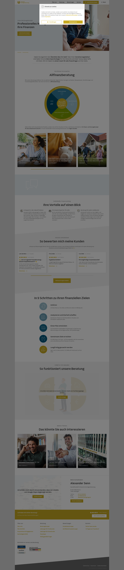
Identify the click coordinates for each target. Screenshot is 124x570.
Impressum (48, 16)
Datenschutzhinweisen (72, 15)
